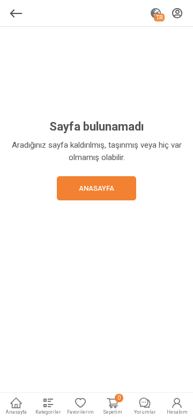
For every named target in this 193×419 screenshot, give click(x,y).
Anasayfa (96, 188)
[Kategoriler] (16, 13)
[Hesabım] (177, 13)
